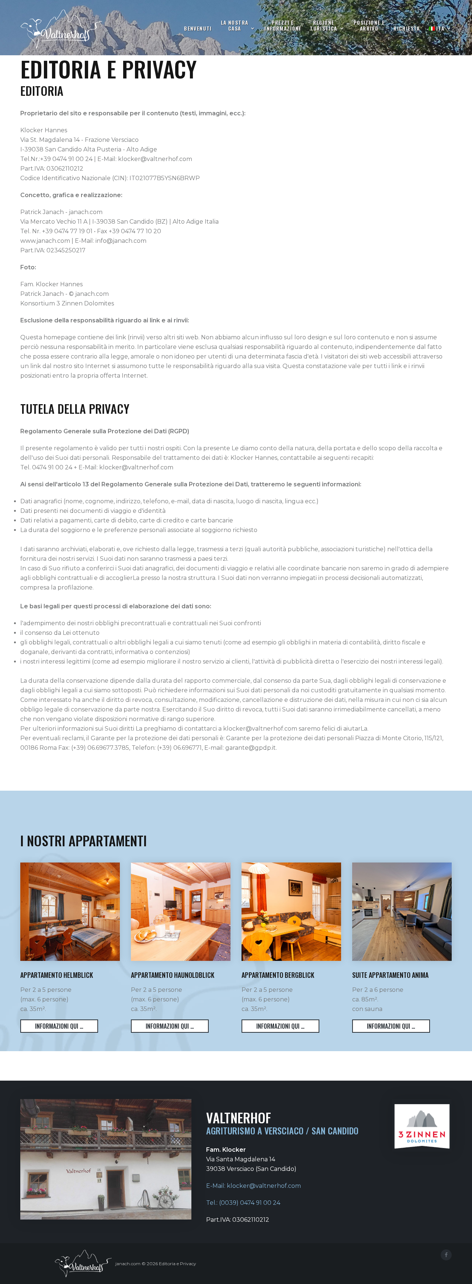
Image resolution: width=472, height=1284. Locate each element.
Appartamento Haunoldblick (172, 975)
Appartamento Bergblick (278, 975)
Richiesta (406, 28)
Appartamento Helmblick (56, 975)
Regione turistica (323, 25)
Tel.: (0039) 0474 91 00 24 (243, 1202)
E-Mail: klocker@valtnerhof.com (253, 1185)
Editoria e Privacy (177, 1263)
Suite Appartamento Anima (390, 975)
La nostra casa (235, 25)
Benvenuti (198, 28)
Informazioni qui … (59, 1026)
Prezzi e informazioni (282, 25)
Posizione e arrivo (369, 25)
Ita (440, 28)
